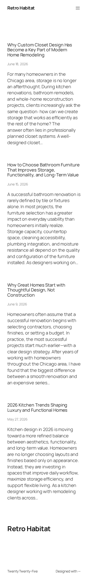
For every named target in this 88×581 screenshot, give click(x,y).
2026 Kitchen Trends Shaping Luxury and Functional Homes (37, 407)
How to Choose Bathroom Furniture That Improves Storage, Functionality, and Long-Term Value (43, 169)
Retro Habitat (21, 8)
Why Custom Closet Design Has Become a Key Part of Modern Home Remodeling (39, 49)
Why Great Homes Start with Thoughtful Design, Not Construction (36, 289)
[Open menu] (78, 8)
